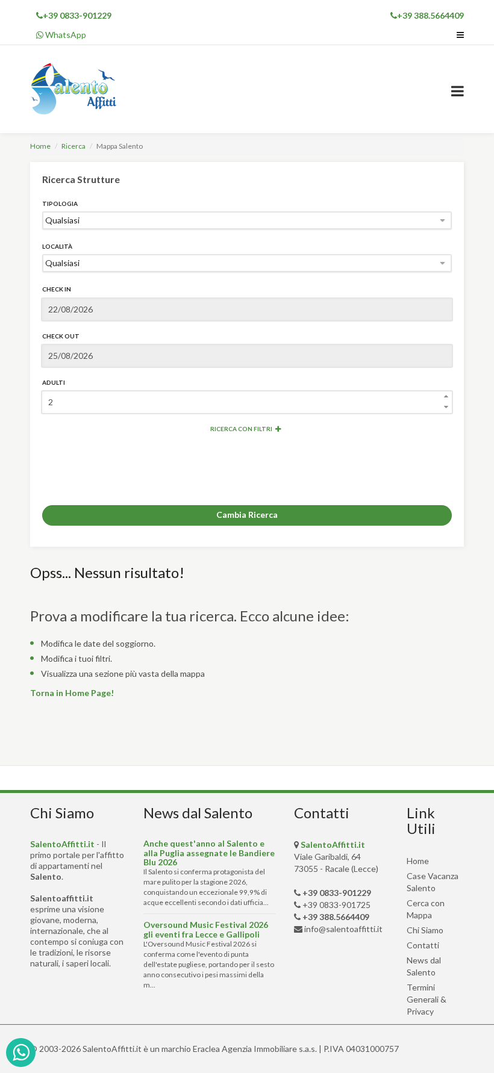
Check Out (61, 336)
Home (40, 146)
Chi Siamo (425, 930)
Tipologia (60, 203)
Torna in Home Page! (72, 693)
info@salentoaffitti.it (343, 929)
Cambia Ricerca (247, 514)
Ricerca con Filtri (241, 428)
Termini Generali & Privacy (426, 999)
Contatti (423, 945)
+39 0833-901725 (336, 905)
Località (57, 246)
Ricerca (73, 146)
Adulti (53, 382)
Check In (56, 289)
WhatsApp (64, 35)
